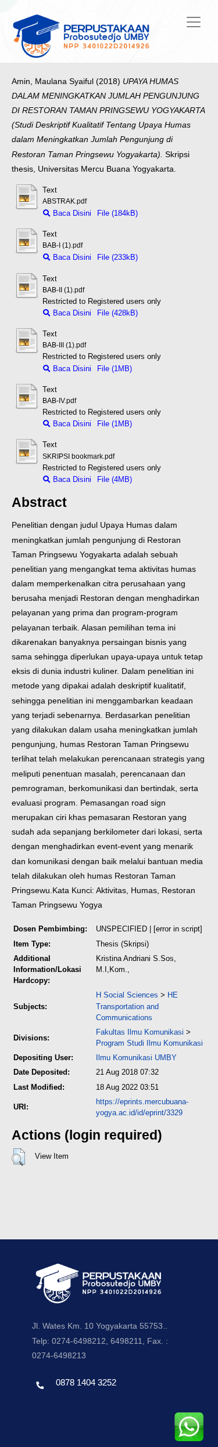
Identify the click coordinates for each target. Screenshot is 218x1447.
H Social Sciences (127, 995)
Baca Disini (71, 213)
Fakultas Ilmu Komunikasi (140, 1032)
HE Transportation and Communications (137, 1006)
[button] (18, 1157)
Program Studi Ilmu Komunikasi (149, 1043)
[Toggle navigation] (193, 22)
